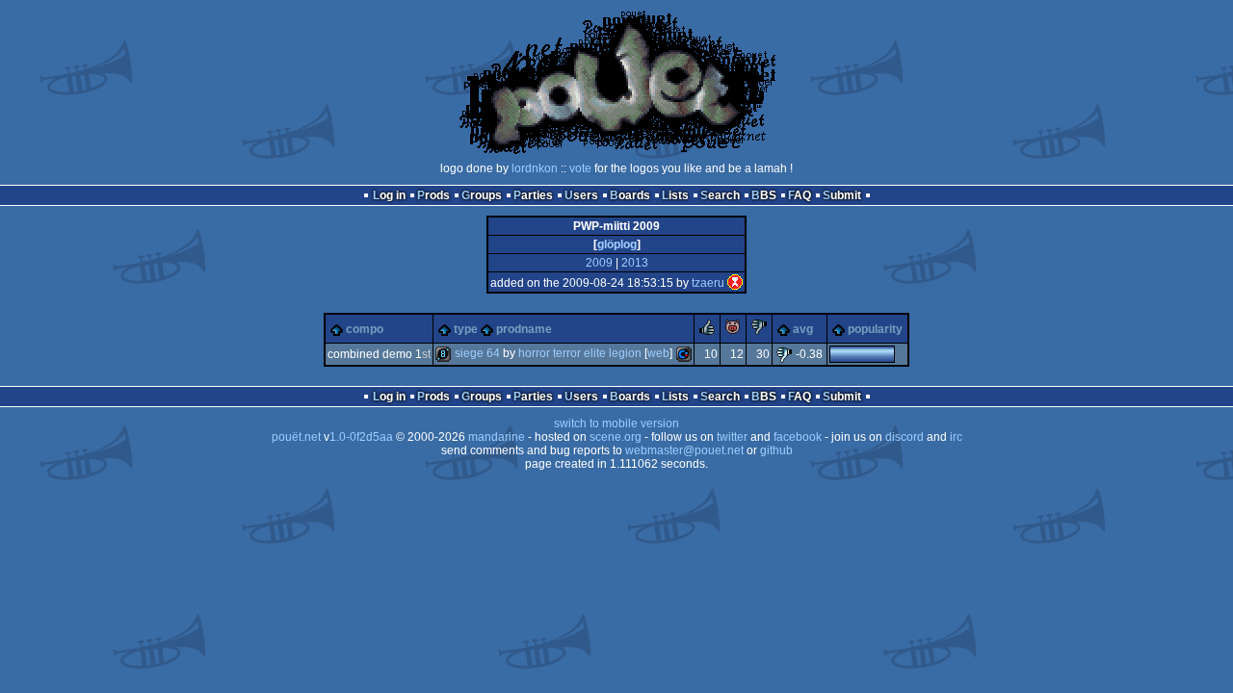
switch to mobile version (616, 423)
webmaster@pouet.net (684, 450)
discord (904, 437)
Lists (675, 195)
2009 (599, 263)
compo (364, 329)
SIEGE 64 (477, 353)
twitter (732, 437)
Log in (389, 195)
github (776, 450)
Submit (842, 195)
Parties (533, 195)
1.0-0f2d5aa (361, 437)
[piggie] (733, 331)
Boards (630, 195)
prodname (524, 329)
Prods (433, 195)
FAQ (799, 195)
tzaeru (708, 283)
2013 (634, 263)
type (466, 329)
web (658, 353)
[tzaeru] (735, 283)
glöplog (617, 244)
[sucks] (759, 331)
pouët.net (296, 437)
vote (580, 168)
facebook (798, 437)
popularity (875, 329)
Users (581, 195)
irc (956, 437)
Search (720, 195)
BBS (763, 195)
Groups (481, 195)
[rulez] (707, 331)
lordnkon (535, 168)
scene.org (616, 437)
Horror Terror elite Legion (580, 353)
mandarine (496, 437)
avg (803, 329)
